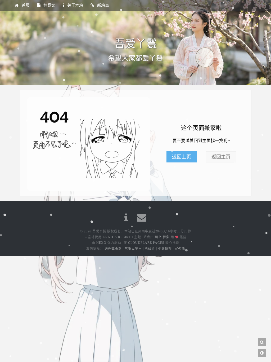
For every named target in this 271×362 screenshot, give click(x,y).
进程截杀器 (113, 248)
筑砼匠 (150, 248)
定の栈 (180, 248)
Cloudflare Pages (146, 243)
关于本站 (74, 5)
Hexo (101, 243)
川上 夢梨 (162, 237)
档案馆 (48, 5)
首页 (25, 5)
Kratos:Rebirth (118, 237)
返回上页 (181, 157)
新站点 (102, 5)
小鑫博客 (165, 248)
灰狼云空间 (133, 248)
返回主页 (221, 157)
